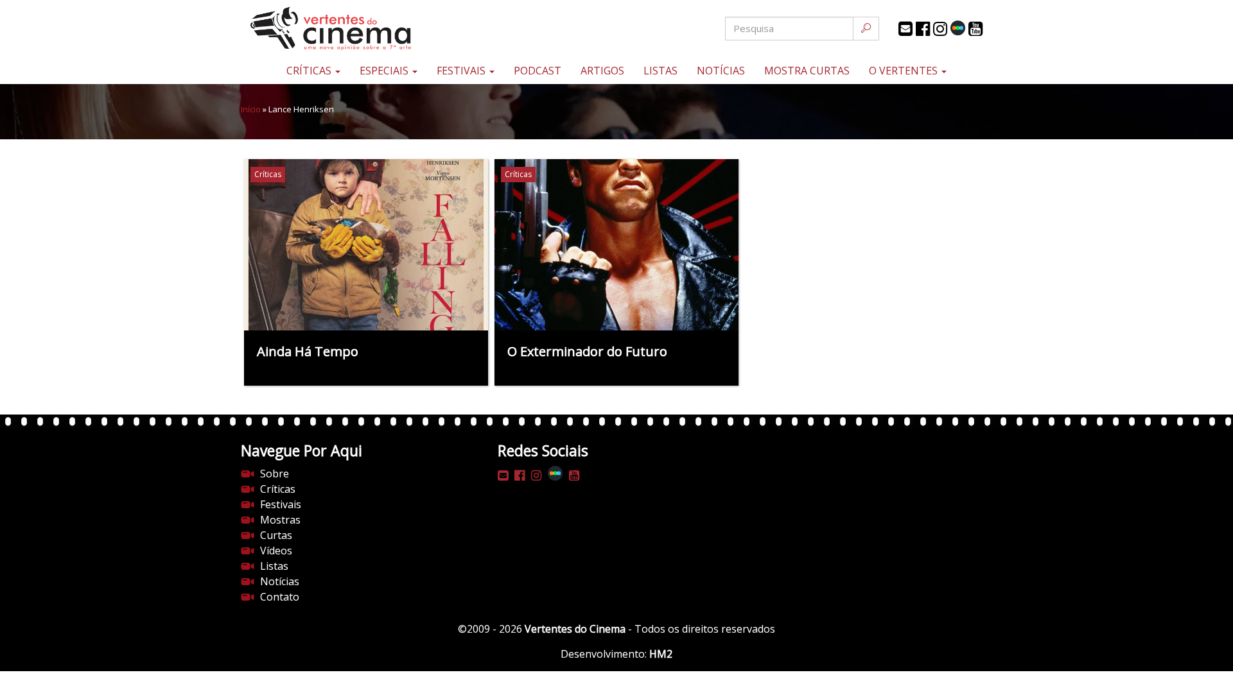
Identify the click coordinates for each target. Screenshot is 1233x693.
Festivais (462, 71)
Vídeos (276, 550)
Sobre (274, 473)
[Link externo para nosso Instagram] (940, 29)
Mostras (280, 520)
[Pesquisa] (866, 28)
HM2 (660, 654)
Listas (660, 71)
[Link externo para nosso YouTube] (975, 29)
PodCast (537, 71)
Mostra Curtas (807, 71)
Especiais (385, 71)
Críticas (310, 71)
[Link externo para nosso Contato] (905, 29)
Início (251, 109)
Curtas (276, 535)
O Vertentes (904, 71)
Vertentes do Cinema (575, 629)
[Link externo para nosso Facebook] (923, 29)
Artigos (602, 71)
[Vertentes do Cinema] (366, 28)
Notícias (721, 71)
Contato (279, 597)
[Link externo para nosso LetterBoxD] (957, 28)
